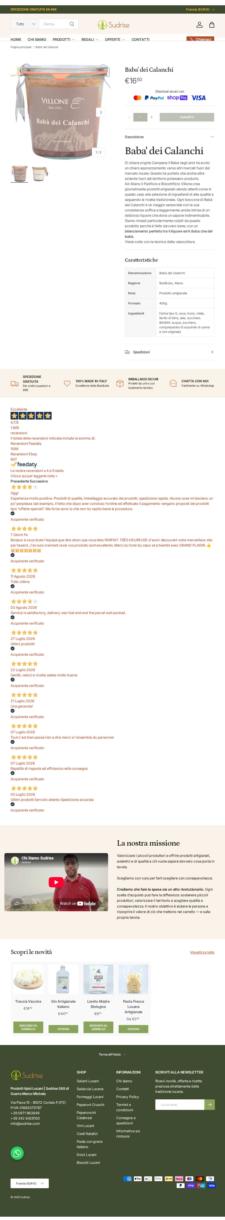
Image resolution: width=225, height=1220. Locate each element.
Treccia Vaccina (28, 1001)
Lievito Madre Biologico (98, 1004)
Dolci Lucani (86, 1154)
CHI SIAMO (37, 39)
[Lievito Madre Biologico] (98, 979)
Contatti (122, 1089)
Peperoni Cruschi (90, 1104)
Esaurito (187, 117)
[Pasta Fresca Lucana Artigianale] (134, 979)
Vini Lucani (85, 1126)
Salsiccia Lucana (90, 1089)
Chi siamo (124, 1081)
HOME (16, 39)
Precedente (20, 481)
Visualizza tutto (202, 952)
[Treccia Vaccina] (28, 979)
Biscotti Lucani (88, 1162)
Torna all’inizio (110, 1054)
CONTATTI (141, 39)
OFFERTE (112, 39)
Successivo (39, 481)
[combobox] (44, 24)
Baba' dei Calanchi (47, 47)
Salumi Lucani (88, 1081)
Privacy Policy (127, 1097)
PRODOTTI (61, 39)
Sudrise (25, 1197)
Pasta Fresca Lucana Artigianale (133, 1006)
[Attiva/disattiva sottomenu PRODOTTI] (73, 39)
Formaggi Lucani (90, 1097)
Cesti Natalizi (87, 1133)
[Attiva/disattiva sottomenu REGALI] (97, 39)
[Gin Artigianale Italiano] (63, 979)
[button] (212, 25)
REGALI (88, 39)
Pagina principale (21, 47)
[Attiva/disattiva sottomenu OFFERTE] (123, 39)
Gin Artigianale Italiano (63, 1004)
